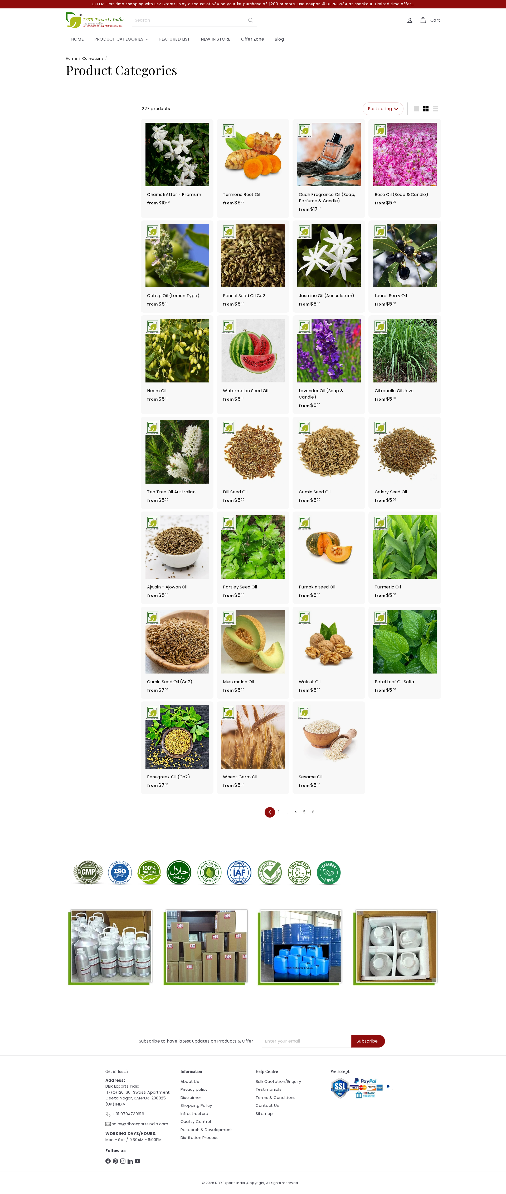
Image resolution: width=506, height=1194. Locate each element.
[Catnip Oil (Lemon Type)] (177, 266)
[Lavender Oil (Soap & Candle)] (329, 364)
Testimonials (268, 1089)
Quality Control (196, 1121)
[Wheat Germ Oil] (253, 747)
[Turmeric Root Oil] (253, 165)
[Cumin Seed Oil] (329, 463)
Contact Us (267, 1105)
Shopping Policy (196, 1105)
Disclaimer (191, 1097)
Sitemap (264, 1113)
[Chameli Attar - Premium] (177, 165)
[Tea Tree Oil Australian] (177, 463)
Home (71, 58)
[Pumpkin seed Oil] (329, 558)
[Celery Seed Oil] (404, 463)
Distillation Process (199, 1137)
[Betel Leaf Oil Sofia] (404, 653)
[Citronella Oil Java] (404, 361)
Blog (279, 39)
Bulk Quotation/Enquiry (278, 1081)
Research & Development (206, 1129)
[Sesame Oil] (329, 747)
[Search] (250, 20)
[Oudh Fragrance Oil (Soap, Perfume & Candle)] (329, 168)
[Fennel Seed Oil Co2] (253, 266)
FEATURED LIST (174, 39)
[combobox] (194, 20)
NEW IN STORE (216, 39)
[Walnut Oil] (329, 653)
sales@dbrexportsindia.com (140, 1124)
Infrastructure (194, 1113)
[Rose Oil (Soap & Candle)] (404, 165)
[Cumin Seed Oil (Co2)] (177, 653)
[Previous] (270, 812)
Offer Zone (252, 39)
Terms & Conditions (275, 1097)
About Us (190, 1081)
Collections (93, 58)
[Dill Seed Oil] (253, 463)
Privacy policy (194, 1089)
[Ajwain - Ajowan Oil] (177, 558)
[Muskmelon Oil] (253, 653)
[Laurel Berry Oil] (404, 266)
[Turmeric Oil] (404, 558)
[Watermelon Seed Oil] (253, 361)
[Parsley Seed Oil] (253, 558)
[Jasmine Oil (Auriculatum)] (329, 266)
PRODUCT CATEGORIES (119, 39)
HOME (77, 39)
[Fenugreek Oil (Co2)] (177, 747)
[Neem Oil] (177, 361)
